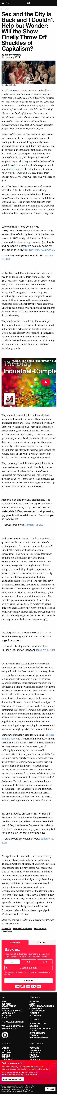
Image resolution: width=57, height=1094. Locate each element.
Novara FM (35, 1015)
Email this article (40, 929)
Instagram (35, 1050)
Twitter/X (34, 1052)
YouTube (34, 1048)
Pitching (6, 1015)
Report (6, 1057)
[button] (4, 3)
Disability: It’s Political (37, 1034)
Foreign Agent (37, 1011)
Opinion (6, 1055)
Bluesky (34, 1057)
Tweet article (6, 929)
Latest (5, 1048)
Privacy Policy (10, 1028)
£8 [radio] (28, 961)
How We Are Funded (12, 1011)
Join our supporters (12, 1079)
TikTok (33, 1055)
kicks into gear (16, 169)
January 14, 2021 (45, 649)
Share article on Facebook (22, 929)
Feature (6, 1050)
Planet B (34, 1013)
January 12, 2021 (35, 524)
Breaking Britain (38, 1037)
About (5, 1001)
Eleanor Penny (13, 54)
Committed (35, 1008)
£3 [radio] (12, 961)
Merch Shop (8, 1013)
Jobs (4, 1017)
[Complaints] (5, 1035)
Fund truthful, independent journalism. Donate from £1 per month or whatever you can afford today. (27, 955)
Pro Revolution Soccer (38, 1025)
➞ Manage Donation (13, 1022)
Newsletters (9, 1006)
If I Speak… (35, 1001)
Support (6, 1004)
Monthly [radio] (15, 942)
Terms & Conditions (13, 1026)
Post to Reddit (7, 931)
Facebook (34, 1059)
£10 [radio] (45, 961)
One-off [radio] (41, 942)
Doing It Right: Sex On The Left (41, 1029)
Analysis (6, 1052)
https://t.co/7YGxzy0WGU (40, 249)
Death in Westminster (41, 1006)
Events (5, 1008)
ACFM (32, 1004)
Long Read (7, 1059)
